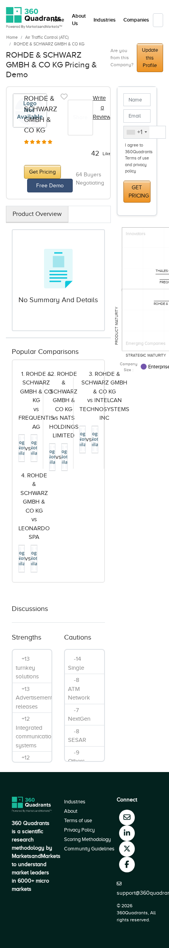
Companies (136, 20)
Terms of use (78, 820)
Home (12, 37)
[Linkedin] (127, 833)
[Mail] (127, 817)
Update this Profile (150, 57)
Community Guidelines (89, 849)
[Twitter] (127, 849)
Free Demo (50, 186)
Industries (105, 20)
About (70, 811)
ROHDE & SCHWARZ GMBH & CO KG (49, 44)
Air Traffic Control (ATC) (47, 37)
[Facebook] (127, 864)
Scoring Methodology (87, 839)
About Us (79, 20)
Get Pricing (42, 172)
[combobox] (136, 132)
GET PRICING (139, 192)
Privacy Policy (79, 830)
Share (80, 117)
